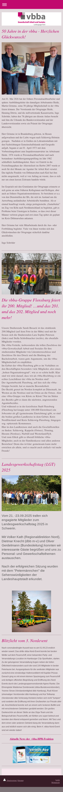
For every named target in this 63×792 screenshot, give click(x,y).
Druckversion (11, 780)
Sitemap (21, 780)
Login (58, 780)
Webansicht (55, 782)
